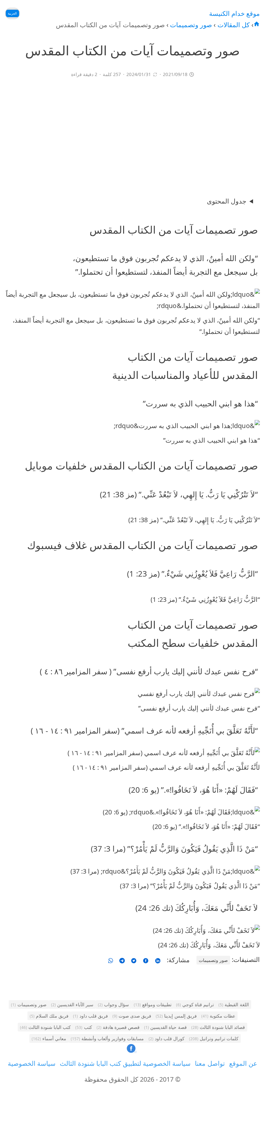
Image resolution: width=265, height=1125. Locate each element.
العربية (12, 13)
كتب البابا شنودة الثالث (45, 1027)
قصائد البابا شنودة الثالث (218, 1027)
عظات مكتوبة (218, 1016)
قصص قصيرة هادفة (118, 1027)
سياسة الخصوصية (32, 1063)
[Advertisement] (132, 135)
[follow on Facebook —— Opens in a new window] (145, 959)
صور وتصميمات (190, 24)
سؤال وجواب (113, 1004)
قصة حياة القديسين (165, 1027)
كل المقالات (233, 24)
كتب (83, 1027)
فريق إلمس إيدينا (176, 1016)
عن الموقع (243, 1063)
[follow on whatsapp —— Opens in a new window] (111, 959)
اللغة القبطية (233, 1004)
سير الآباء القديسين (72, 1004)
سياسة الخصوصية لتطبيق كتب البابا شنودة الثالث (125, 1063)
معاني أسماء (49, 1038)
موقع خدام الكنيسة (234, 13)
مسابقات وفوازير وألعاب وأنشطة (107, 1038)
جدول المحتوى (226, 201)
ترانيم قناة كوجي (195, 1004)
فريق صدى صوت (131, 1016)
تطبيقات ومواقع (153, 1004)
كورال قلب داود (167, 1038)
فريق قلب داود (90, 1016)
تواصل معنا (210, 1063)
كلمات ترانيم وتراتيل (213, 1038)
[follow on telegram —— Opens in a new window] (122, 959)
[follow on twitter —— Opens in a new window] (133, 959)
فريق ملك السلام (49, 1016)
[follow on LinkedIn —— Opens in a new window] (157, 959)
